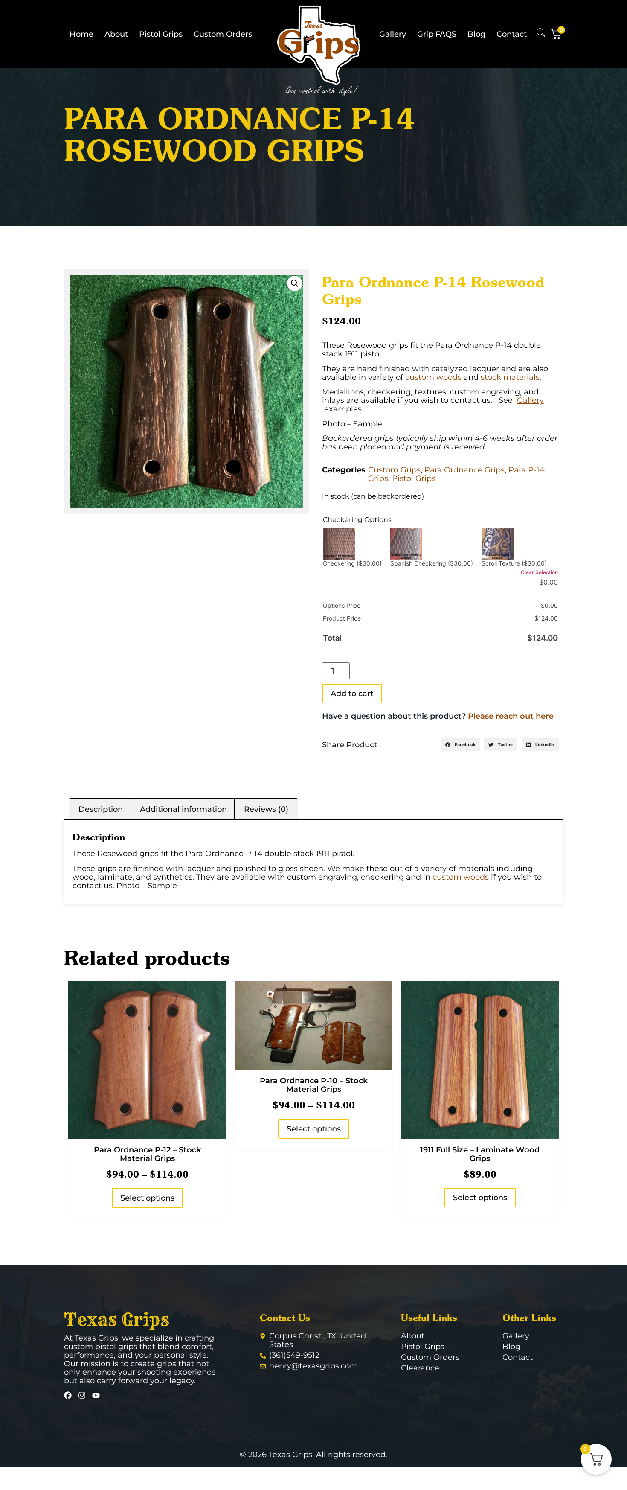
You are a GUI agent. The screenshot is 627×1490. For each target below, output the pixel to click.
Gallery (392, 34)
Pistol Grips (161, 34)
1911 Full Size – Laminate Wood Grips (480, 1154)
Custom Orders (223, 34)
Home (81, 34)
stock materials (510, 377)
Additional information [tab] (183, 809)
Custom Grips (394, 470)
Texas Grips (116, 1319)
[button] (294, 283)
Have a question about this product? (438, 716)
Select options (147, 1198)
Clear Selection (539, 572)
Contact (511, 34)
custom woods (433, 377)
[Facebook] (68, 1395)
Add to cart (352, 693)
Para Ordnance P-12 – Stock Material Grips (147, 1154)
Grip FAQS (436, 34)
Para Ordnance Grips (464, 470)
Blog (476, 34)
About (116, 34)
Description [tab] (100, 809)
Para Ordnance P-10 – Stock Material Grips (314, 1085)
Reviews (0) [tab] (266, 809)
